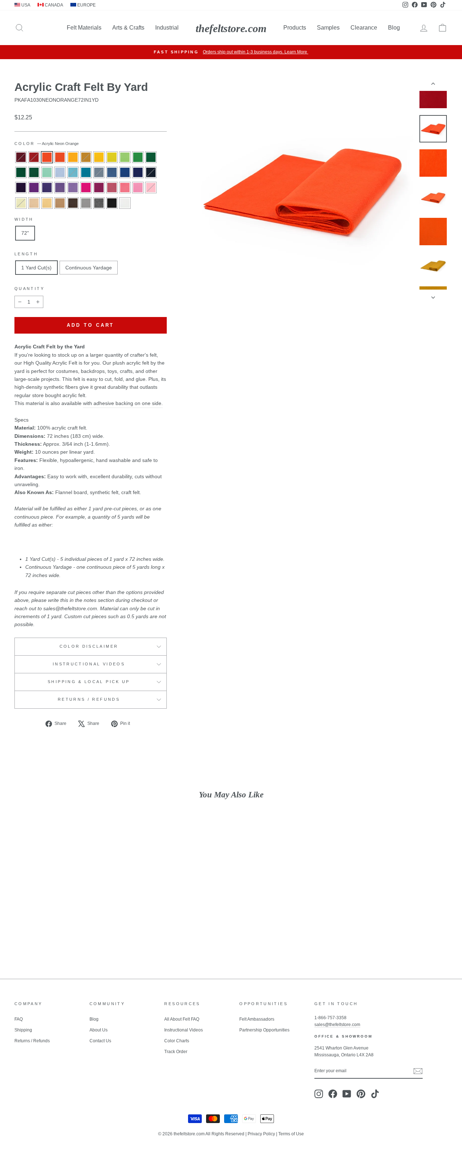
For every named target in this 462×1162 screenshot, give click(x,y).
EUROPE (86, 5)
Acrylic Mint (47, 172)
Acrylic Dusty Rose (111, 187)
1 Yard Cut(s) (36, 267)
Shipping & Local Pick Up (89, 681)
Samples (328, 28)
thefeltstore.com (231, 28)
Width (24, 219)
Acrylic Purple (21, 187)
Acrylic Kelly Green (150, 157)
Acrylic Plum (34, 187)
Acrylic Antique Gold (85, 157)
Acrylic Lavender (60, 187)
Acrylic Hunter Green (34, 172)
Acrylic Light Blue (72, 172)
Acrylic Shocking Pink (124, 187)
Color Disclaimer (89, 646)
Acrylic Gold (72, 157)
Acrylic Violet (72, 187)
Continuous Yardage (88, 267)
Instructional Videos (89, 664)
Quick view (65, 911)
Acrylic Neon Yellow (111, 157)
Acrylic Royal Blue (137, 172)
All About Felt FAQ (181, 1019)
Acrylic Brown (72, 203)
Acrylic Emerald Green (21, 172)
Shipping (23, 1030)
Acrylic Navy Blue (150, 172)
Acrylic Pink (150, 187)
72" (25, 233)
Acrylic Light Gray (85, 203)
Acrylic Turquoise (85, 172)
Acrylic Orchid (47, 187)
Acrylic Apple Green (137, 157)
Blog (394, 28)
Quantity (29, 288)
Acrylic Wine (98, 187)
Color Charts (176, 1040)
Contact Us (100, 1040)
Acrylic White (124, 203)
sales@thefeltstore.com (337, 1024)
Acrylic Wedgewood (98, 172)
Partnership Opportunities (264, 1030)
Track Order (175, 1051)
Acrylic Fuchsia (85, 187)
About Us (99, 1030)
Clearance (363, 28)
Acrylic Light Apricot (34, 203)
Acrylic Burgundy (21, 157)
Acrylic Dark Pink (137, 187)
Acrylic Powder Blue (60, 172)
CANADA (53, 5)
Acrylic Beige (60, 203)
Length (26, 254)
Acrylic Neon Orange (47, 157)
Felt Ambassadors (256, 1019)
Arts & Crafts (128, 28)
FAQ (18, 1019)
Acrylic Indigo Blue (124, 172)
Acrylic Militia (111, 172)
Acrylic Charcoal (98, 203)
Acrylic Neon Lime (124, 157)
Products (294, 28)
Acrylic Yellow (98, 157)
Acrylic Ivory (21, 203)
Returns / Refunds (89, 699)
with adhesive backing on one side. (123, 403)
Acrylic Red (34, 157)
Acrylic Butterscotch (47, 203)
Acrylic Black (111, 203)
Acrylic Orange (60, 157)
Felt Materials (84, 28)
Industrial (167, 28)
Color (46, 143)
